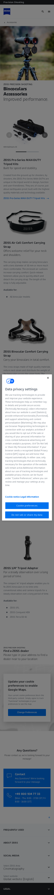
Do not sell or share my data (27, 514)
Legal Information (29, 496)
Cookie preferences (26, 505)
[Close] (48, 378)
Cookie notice (12, 496)
